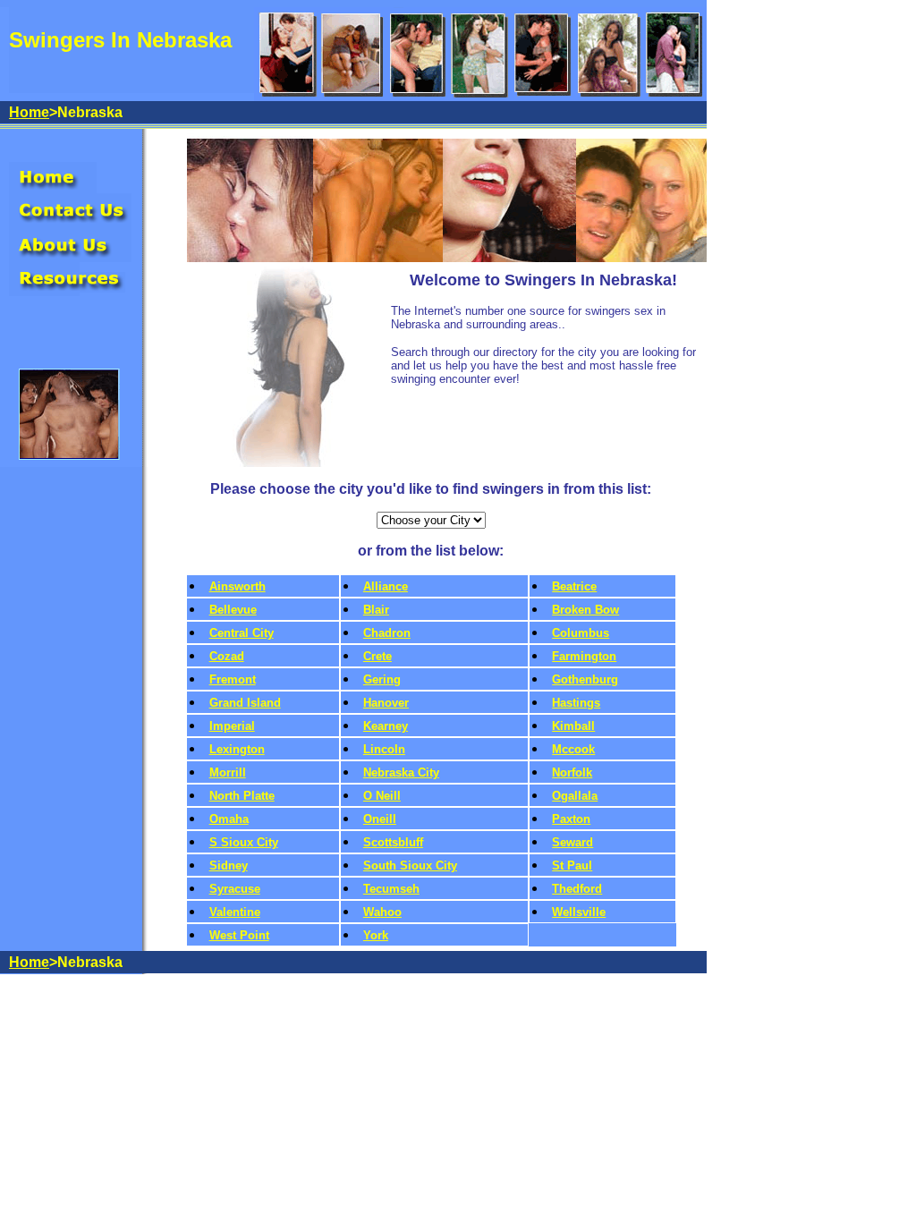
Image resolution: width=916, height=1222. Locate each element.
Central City (241, 633)
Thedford (577, 888)
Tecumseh (391, 888)
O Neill (382, 795)
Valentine (234, 912)
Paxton (571, 819)
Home (29, 112)
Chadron (387, 633)
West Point (239, 935)
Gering (382, 679)
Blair (376, 609)
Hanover (386, 702)
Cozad (226, 656)
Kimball (573, 726)
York (375, 935)
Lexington (237, 749)
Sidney (228, 865)
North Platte (242, 795)
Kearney (385, 726)
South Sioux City (410, 865)
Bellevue (233, 609)
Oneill (379, 819)
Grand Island (245, 702)
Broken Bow (585, 609)
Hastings (576, 702)
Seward (572, 842)
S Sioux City (243, 842)
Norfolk (572, 772)
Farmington (584, 656)
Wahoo (382, 912)
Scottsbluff (393, 842)
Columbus (580, 633)
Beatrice (574, 586)
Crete (377, 656)
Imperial (232, 726)
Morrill (227, 772)
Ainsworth (237, 586)
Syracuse (234, 888)
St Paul (572, 865)
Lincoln (384, 749)
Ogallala (575, 795)
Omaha (229, 819)
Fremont (232, 679)
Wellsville (579, 912)
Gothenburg (585, 679)
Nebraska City (401, 772)
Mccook (573, 749)
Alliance (385, 586)
